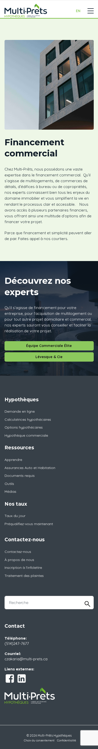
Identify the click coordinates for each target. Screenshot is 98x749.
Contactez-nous (18, 551)
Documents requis (20, 475)
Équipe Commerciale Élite (49, 345)
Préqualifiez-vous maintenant (29, 524)
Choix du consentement (39, 740)
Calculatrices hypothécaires (28, 419)
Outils (9, 483)
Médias (10, 491)
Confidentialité (66, 740)
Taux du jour (15, 516)
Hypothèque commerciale (26, 435)
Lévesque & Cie (49, 357)
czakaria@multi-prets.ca (26, 659)
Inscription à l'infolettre (23, 567)
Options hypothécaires (24, 427)
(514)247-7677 (17, 643)
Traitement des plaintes (24, 575)
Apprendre (13, 459)
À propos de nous (19, 559)
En (78, 11)
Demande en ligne (20, 411)
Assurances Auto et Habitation (30, 468)
